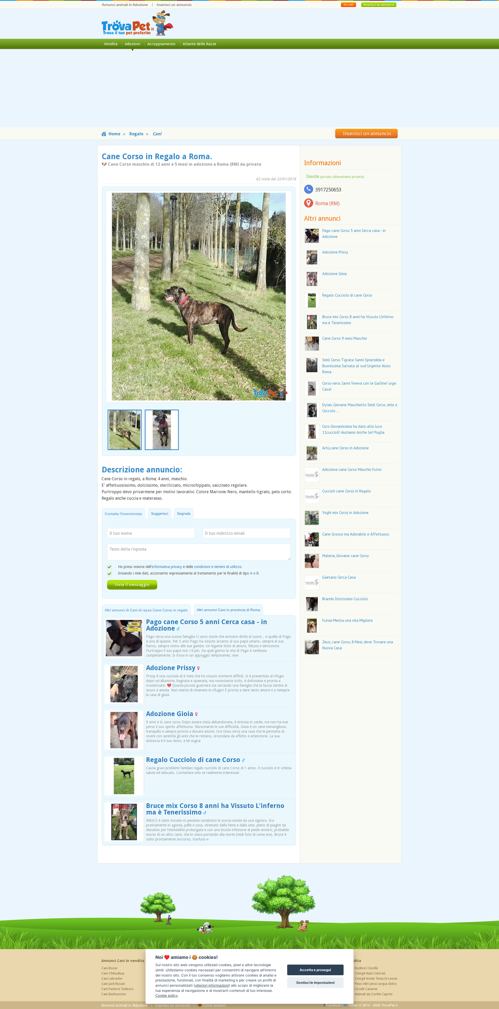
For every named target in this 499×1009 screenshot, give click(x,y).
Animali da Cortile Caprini (373, 994)
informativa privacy (167, 567)
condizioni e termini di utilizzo (217, 567)
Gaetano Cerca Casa (339, 577)
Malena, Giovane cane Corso (345, 555)
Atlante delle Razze (199, 44)
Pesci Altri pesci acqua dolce (376, 984)
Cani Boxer (109, 968)
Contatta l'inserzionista (123, 514)
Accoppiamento (161, 44)
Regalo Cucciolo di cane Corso (194, 760)
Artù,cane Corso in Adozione (345, 447)
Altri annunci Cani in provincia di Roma (228, 610)
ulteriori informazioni (212, 985)
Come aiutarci (214, 1005)
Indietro (113, 284)
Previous (108, 430)
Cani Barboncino (113, 994)
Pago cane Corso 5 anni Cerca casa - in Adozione (206, 625)
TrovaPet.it (389, 1005)
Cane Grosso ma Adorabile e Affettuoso (355, 534)
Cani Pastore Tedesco (117, 989)
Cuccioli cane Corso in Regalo (346, 491)
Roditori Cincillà (366, 968)
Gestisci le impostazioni (315, 983)
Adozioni (132, 44)
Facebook (333, 1005)
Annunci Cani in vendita (122, 961)
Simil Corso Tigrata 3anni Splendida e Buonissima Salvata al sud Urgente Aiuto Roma (356, 365)
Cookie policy (166, 995)
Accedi (348, 4)
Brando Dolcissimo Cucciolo (345, 598)
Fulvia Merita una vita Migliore (347, 620)
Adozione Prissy (171, 668)
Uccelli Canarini (366, 989)
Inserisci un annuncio (174, 5)
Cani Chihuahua (112, 973)
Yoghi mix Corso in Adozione (345, 512)
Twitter (352, 1005)
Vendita (110, 44)
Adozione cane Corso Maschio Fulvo (352, 469)
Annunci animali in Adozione (125, 5)
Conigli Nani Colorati (370, 973)
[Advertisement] (249, 90)
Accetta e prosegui (315, 970)
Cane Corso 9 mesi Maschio (344, 338)
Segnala (184, 513)
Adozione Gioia (170, 714)
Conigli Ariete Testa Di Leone (376, 978)
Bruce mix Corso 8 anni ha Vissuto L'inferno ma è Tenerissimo (215, 809)
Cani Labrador (112, 978)
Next (289, 430)
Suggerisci (159, 513)
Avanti (284, 284)
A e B (254, 573)
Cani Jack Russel (113, 984)
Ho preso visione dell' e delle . (180, 567)
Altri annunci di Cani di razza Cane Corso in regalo (146, 610)
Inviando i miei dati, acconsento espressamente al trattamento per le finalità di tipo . (189, 573)
